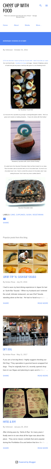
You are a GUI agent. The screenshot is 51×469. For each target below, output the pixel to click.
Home (5, 25)
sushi (28, 215)
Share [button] (6, 223)
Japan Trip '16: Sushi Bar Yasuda (19, 277)
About (16, 25)
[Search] (40, 4)
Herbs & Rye (9, 422)
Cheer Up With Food (16, 8)
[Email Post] (4, 220)
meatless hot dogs (20, 63)
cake (12, 215)
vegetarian (37, 215)
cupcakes (20, 215)
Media (27, 25)
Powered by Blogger (27, 462)
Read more (43, 303)
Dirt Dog (7, 349)
